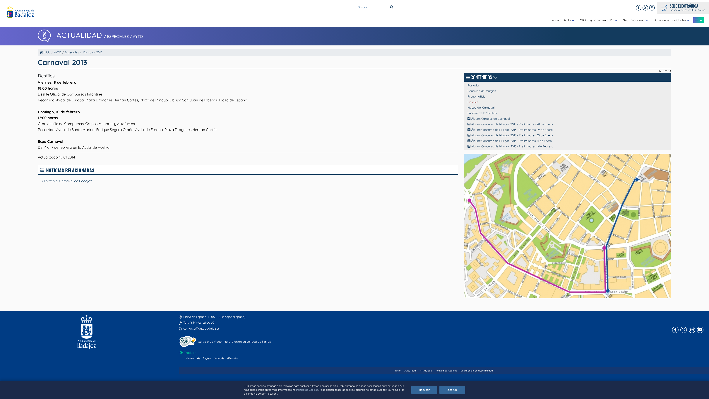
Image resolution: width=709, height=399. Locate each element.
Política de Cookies (307, 389)
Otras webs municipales (670, 20)
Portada (473, 85)
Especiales (72, 52)
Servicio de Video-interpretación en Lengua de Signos (234, 341)
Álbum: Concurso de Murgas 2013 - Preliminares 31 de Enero (511, 141)
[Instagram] (652, 8)
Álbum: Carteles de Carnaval (490, 118)
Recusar (424, 390)
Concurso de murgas (481, 91)
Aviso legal (410, 370)
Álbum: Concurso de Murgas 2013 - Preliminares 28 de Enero (511, 124)
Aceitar (452, 390)
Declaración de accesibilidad (476, 370)
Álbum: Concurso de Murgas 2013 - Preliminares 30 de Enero (511, 135)
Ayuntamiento (562, 20)
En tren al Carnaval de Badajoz (67, 181)
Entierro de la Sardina (482, 113)
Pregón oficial (476, 96)
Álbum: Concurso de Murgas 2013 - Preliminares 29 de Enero (511, 130)
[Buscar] (391, 7)
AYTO (57, 52)
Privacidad (426, 370)
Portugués (193, 358)
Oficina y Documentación (597, 20)
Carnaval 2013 (92, 52)
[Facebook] (638, 8)
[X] (645, 8)
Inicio (47, 52)
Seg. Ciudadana (634, 20)
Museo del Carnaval (481, 107)
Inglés (207, 358)
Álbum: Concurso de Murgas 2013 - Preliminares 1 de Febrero (511, 146)
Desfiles (472, 102)
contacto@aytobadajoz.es (201, 328)
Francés (218, 358)
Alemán (232, 358)
